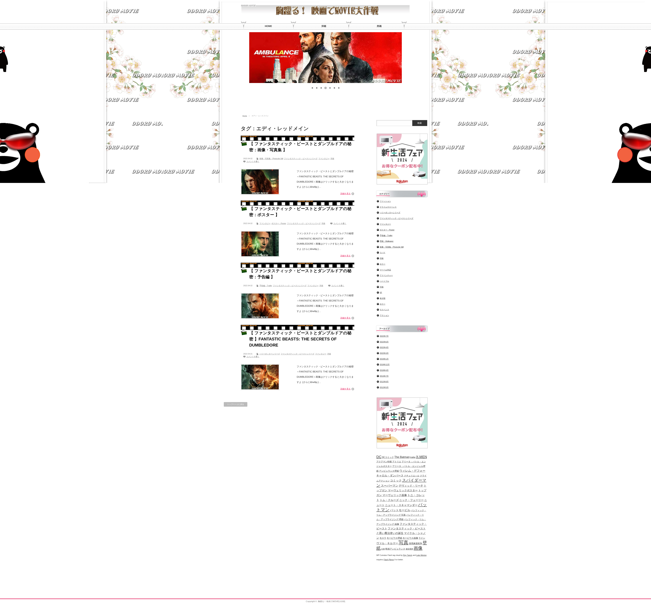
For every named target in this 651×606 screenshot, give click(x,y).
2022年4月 (384, 347)
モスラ (383, 538)
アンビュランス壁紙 (389, 471)
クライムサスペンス (388, 207)
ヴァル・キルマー (387, 543)
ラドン (422, 538)
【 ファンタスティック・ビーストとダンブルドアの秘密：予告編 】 (300, 273)
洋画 (332, 159)
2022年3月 (384, 353)
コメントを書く (252, 161)
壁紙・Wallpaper (386, 241)
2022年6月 (384, 342)
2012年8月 (384, 382)
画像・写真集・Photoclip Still (271, 159)
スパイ (382, 253)
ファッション (385, 201)
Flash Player (389, 560)
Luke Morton (421, 555)
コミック (396, 480)
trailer (413, 457)
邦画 (381, 258)
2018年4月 (384, 370)
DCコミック (388, 457)
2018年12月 (385, 364)
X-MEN (421, 457)
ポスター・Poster (278, 223)
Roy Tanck (407, 555)
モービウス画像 (410, 538)
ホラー (382, 264)
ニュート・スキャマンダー (401, 505)
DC (378, 457)
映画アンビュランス (395, 549)
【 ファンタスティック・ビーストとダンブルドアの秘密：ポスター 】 (300, 211)
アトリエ (396, 461)
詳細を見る (345, 193)
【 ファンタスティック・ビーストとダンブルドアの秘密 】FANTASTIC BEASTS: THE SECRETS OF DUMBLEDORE (300, 339)
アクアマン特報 (384, 461)
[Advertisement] (325, 103)
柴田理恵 (409, 549)
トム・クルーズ (389, 500)
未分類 (382, 298)
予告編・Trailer (265, 286)
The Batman (402, 457)
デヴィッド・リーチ (411, 485)
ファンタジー (324, 159)
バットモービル (400, 510)
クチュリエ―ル (411, 475)
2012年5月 (384, 387)
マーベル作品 (385, 270)
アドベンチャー (386, 275)
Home (244, 116)
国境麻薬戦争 (415, 543)
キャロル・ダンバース (389, 475)
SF (381, 292)
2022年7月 (384, 336)
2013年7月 (384, 376)
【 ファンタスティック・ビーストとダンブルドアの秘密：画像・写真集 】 (300, 146)
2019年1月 (384, 359)
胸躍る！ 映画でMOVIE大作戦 (331, 601)
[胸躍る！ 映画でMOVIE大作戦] (248, 5)
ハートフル (384, 281)
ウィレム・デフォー (412, 470)
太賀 (383, 549)
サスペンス (384, 310)
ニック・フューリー (411, 500)
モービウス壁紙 (394, 538)
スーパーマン (389, 485)
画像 (418, 548)
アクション (384, 315)
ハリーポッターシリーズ (269, 354)
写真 (403, 542)
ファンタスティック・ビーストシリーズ (301, 159)
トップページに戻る (235, 404)
